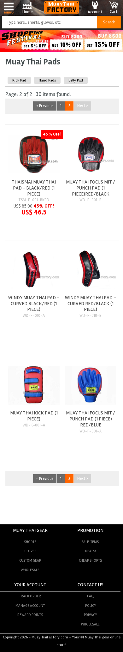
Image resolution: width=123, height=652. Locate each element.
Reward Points (30, 615)
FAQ (90, 596)
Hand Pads (47, 80)
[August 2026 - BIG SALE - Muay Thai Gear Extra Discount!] (61, 50)
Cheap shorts (90, 560)
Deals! (90, 551)
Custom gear (30, 560)
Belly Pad (75, 80)
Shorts (30, 542)
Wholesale (30, 570)
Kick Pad (19, 80)
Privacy (90, 615)
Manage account (30, 605)
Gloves (30, 551)
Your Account (30, 585)
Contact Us (90, 585)
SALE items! (90, 542)
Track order (30, 596)
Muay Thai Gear (30, 531)
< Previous (44, 106)
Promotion (90, 531)
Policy (90, 605)
